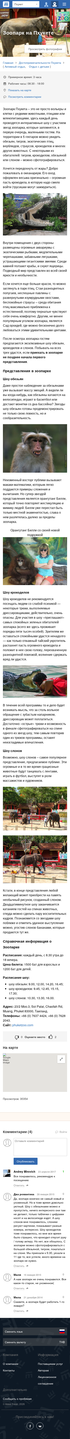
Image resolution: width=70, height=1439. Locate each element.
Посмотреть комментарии (24, 97)
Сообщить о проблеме (17, 1399)
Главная (8, 63)
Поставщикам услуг (50, 1364)
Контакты (9, 1370)
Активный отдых (15, 66)
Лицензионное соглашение (47, 1380)
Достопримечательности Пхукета (40, 63)
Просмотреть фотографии (45, 49)
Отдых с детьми (39, 66)
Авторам (43, 1370)
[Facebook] (30, 1425)
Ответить (19, 1185)
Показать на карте (19, 90)
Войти (63, 1132)
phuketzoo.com (22, 1025)
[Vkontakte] (39, 1425)
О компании (10, 1364)
